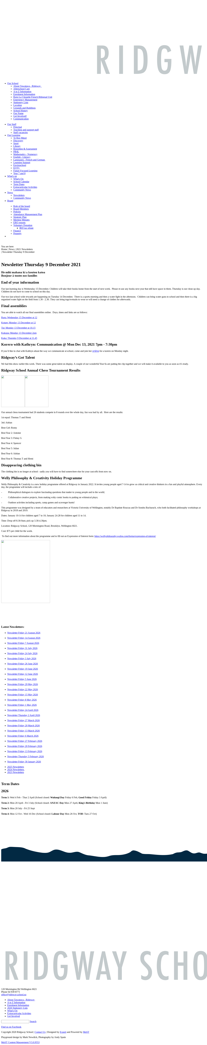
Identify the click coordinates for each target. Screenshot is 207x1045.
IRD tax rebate (26, 228)
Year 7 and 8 (19, 173)
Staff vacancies (20, 132)
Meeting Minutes (21, 220)
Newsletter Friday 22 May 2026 (22, 689)
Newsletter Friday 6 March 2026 (22, 736)
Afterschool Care (21, 89)
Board (10, 200)
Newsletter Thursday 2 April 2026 (23, 715)
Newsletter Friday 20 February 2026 (24, 746)
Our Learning (13, 135)
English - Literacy (21, 157)
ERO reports (19, 222)
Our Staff (11, 124)
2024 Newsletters (16, 769)
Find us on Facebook (11, 1027)
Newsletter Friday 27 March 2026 (23, 720)
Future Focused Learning (25, 170)
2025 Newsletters (15, 767)
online (95, 351)
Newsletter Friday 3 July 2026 (21, 658)
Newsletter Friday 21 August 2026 (23, 632)
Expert (63, 1032)
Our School (12, 83)
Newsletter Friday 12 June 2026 (22, 674)
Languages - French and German (29, 159)
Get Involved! (20, 116)
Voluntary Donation (22, 225)
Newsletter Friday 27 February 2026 (24, 741)
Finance (17, 230)
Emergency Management (25, 99)
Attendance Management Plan (27, 214)
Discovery (18, 140)
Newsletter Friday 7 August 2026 (23, 643)
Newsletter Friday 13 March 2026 (23, 730)
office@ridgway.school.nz (13, 994)
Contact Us (40, 1032)
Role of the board (21, 206)
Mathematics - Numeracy (25, 154)
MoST (86, 1032)
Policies (17, 211)
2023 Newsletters (15, 772)
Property (17, 233)
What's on (12, 176)
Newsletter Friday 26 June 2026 (22, 663)
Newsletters (19, 195)
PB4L (16, 151)
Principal (17, 127)
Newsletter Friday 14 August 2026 (23, 638)
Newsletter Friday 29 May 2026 (22, 684)
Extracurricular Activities (25, 187)
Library (16, 146)
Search (33, 1021)
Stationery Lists (20, 102)
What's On (18, 179)
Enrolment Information (24, 94)
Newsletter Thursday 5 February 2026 (25, 756)
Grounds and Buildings (24, 108)
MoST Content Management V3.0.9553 (20, 1042)
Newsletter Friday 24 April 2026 (22, 710)
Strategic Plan (20, 217)
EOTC (16, 168)
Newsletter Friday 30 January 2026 (24, 761)
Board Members (21, 209)
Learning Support (21, 162)
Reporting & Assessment (25, 149)
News (10, 192)
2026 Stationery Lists (17, 1008)
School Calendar (21, 181)
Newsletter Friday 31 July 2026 (22, 648)
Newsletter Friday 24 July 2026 (22, 653)
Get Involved (13, 1016)
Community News (22, 189)
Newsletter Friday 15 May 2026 (22, 694)
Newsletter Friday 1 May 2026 (22, 705)
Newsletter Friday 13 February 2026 (24, 751)
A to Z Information (22, 91)
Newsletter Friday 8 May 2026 (22, 699)
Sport (15, 143)
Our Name (18, 113)
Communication (21, 119)
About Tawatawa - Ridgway (27, 86)
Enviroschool (19, 165)
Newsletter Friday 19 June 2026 (22, 669)
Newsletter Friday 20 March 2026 (23, 725)
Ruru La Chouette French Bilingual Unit (32, 97)
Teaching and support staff (26, 129)
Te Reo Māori (20, 138)
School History (20, 110)
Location (17, 105)
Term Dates (18, 184)
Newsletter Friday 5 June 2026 (22, 679)
